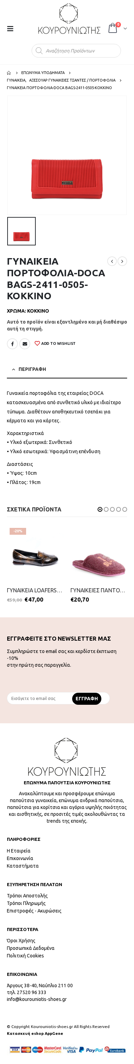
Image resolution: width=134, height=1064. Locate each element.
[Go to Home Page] (9, 72)
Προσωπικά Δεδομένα (31, 948)
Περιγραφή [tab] (32, 369)
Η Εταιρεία (19, 851)
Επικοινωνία (20, 858)
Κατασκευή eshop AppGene (35, 1033)
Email (24, 343)
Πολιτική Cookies (25, 955)
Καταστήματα (23, 866)
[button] (100, 509)
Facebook (12, 343)
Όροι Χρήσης (21, 940)
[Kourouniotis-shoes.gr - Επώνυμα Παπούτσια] (69, 18)
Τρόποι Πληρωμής (26, 903)
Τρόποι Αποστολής (27, 895)
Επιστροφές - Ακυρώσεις (34, 911)
